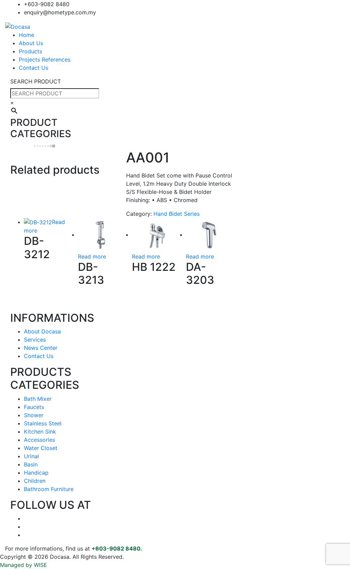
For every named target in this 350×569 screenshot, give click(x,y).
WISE (40, 564)
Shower (33, 415)
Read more (92, 256)
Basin (31, 464)
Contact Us (33, 67)
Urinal (31, 456)
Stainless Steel (43, 423)
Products (30, 51)
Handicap (36, 472)
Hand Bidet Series (176, 213)
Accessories (39, 439)
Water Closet (40, 448)
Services (35, 339)
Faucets (34, 406)
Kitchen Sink (40, 431)
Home (26, 34)
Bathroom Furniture (48, 489)
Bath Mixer (38, 398)
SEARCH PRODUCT (35, 81)
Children (34, 480)
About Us (31, 43)
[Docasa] (17, 26)
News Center (40, 347)
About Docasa (42, 331)
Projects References (44, 59)
